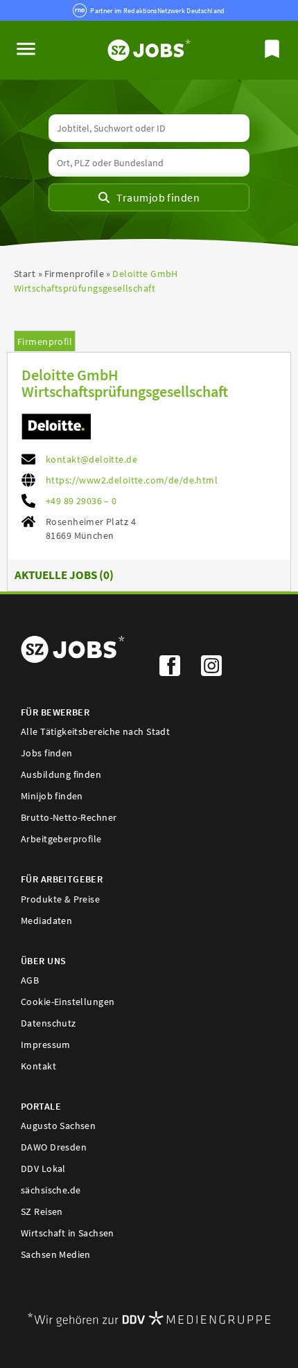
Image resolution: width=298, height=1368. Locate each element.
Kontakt (38, 1066)
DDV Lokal (43, 1168)
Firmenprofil (44, 341)
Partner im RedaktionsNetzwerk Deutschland (157, 10)
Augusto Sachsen (58, 1125)
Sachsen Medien (56, 1254)
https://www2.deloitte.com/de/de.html (132, 480)
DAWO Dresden (54, 1147)
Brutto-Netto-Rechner (68, 817)
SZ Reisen (42, 1211)
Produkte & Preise (60, 899)
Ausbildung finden (61, 774)
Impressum (46, 1044)
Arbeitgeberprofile (61, 839)
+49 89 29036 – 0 (81, 500)
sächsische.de (50, 1190)
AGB (30, 980)
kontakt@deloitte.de (91, 459)
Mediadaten (46, 920)
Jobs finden (47, 753)
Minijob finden (52, 796)
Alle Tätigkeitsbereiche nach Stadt (95, 731)
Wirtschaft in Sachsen (67, 1233)
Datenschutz (48, 1023)
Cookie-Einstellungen (67, 1001)
